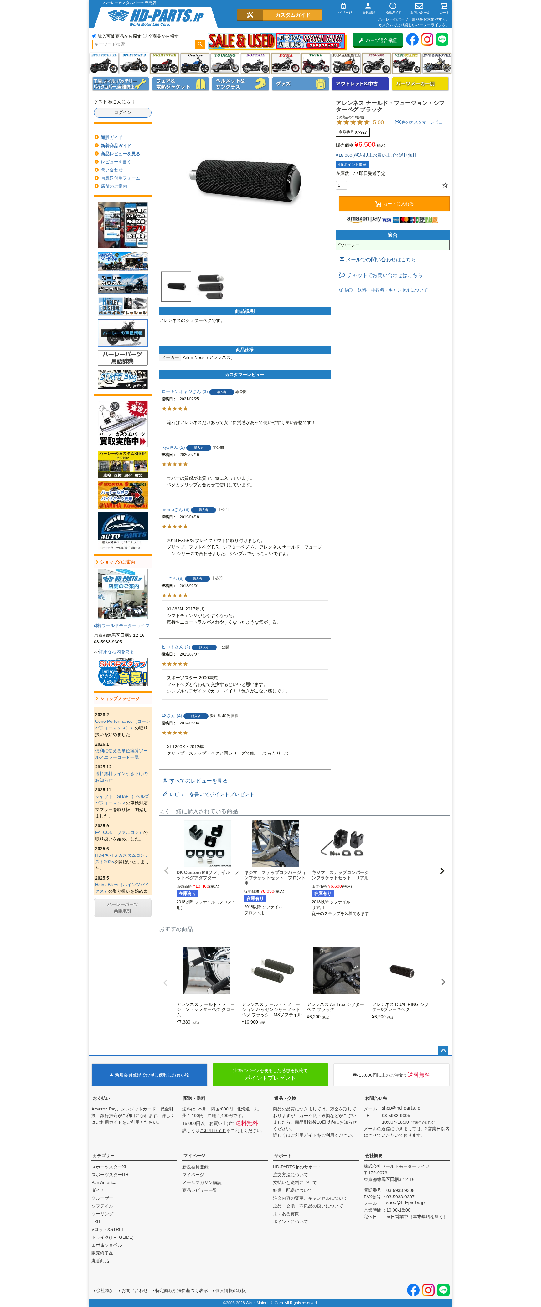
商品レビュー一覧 (199, 1190)
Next (443, 982)
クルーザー (102, 1198)
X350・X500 (376, 63)
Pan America (346, 63)
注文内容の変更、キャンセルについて (310, 1198)
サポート (283, 1155)
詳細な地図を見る (116, 651)
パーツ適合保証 (381, 40)
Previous (165, 983)
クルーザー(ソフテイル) (195, 63)
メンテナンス (121, 83)
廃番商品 (100, 1260)
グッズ (300, 83)
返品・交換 (285, 1098)
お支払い (101, 1098)
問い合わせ (112, 169)
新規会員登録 (195, 1166)
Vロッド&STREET (109, 1229)
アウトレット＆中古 (360, 83)
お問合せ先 (376, 1098)
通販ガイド (112, 137)
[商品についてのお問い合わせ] (377, 259)
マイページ (194, 1155)
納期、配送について (292, 1190)
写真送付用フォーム (120, 178)
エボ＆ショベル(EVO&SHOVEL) (437, 63)
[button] (166, 871)
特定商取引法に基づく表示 (181, 1290)
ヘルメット (240, 83)
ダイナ (285, 63)
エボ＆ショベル (106, 1245)
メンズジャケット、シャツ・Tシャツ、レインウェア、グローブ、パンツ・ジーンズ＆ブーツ (180, 83)
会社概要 (374, 1155)
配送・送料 (194, 1098)
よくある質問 (286, 1213)
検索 (200, 44)
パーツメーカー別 (420, 83)
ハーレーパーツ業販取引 (122, 907)
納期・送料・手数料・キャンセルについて (385, 290)
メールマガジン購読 (202, 1182)
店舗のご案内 (114, 186)
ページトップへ (443, 1051)
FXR (95, 1221)
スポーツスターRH (109, 1174)
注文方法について (290, 1174)
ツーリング (225, 63)
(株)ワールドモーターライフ (122, 625)
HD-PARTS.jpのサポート (297, 1166)
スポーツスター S (134, 63)
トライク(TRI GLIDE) (315, 63)
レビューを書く (116, 161)
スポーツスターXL (109, 1166)
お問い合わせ (134, 1290)
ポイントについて (290, 1221)
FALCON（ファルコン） (119, 832)
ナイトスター (164, 63)
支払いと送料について (295, 1182)
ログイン (122, 112)
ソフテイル (255, 63)
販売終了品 (102, 1252)
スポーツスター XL (104, 63)
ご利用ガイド (109, 1122)
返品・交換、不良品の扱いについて (308, 1205)
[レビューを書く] (208, 794)
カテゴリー (104, 1155)
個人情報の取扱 (230, 1290)
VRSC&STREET (406, 63)
